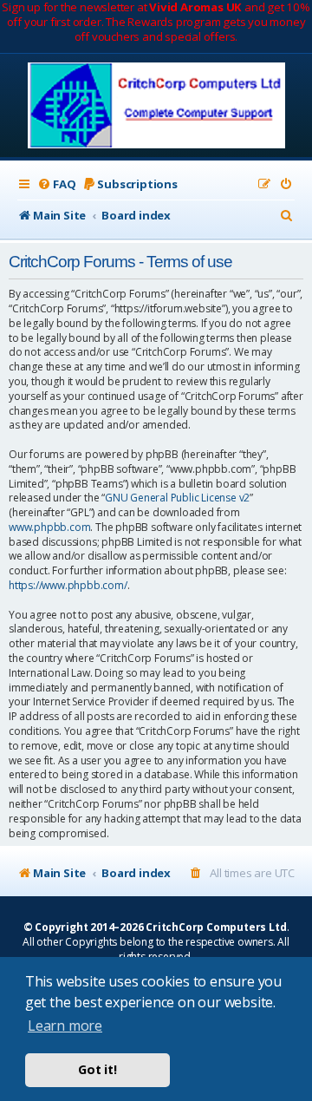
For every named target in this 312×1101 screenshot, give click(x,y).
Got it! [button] (97, 1069)
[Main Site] (156, 107)
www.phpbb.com (49, 527)
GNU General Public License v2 (177, 498)
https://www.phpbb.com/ (68, 586)
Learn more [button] (65, 1025)
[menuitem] (56, 184)
